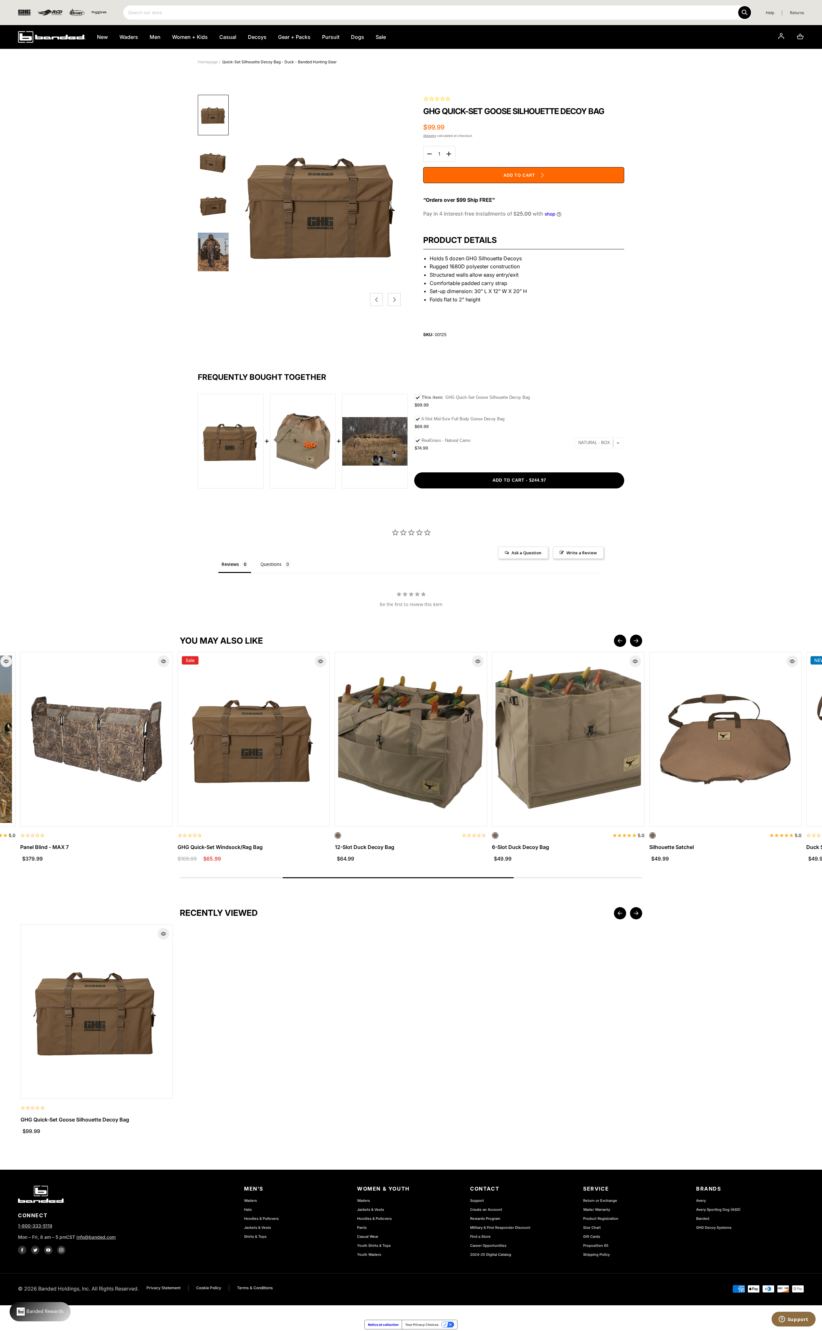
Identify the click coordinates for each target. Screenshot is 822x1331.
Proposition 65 (595, 1245)
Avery (701, 1200)
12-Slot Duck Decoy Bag (364, 847)
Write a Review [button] (581, 553)
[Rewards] (40, 1311)
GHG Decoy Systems (713, 1227)
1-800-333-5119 (35, 1225)
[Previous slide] (620, 641)
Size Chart (592, 1227)
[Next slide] (636, 641)
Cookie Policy (208, 1287)
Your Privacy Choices (422, 1325)
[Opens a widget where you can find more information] (793, 1320)
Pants (362, 1227)
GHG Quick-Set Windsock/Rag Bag (220, 847)
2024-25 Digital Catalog (490, 1254)
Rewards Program (485, 1218)
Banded (702, 1218)
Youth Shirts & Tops (374, 1245)
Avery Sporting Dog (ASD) (718, 1209)
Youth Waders (369, 1254)
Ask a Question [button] (526, 553)
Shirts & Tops (255, 1236)
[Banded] (51, 37)
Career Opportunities (488, 1245)
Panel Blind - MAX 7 (44, 847)
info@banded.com (96, 1237)
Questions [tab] (271, 564)
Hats (248, 1209)
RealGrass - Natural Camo (446, 440)
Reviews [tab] (230, 564)
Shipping (429, 136)
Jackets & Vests (257, 1227)
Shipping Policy (596, 1254)
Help (770, 12)
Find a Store (480, 1236)
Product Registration (600, 1218)
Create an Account (486, 1209)
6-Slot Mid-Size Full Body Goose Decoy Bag (463, 418)
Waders (250, 1200)
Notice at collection (383, 1325)
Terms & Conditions (255, 1287)
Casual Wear (367, 1236)
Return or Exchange (600, 1200)
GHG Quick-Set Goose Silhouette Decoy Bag (75, 1119)
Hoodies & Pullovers (261, 1218)
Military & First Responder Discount (500, 1227)
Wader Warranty (596, 1209)
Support (477, 1200)
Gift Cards (591, 1236)
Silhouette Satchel (671, 847)
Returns (797, 12)
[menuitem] (213, 115)
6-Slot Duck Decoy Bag (520, 847)
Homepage (208, 61)
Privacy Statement (163, 1287)
